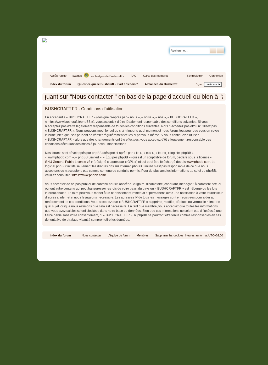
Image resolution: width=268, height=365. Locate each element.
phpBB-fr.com (141, 248)
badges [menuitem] (77, 75)
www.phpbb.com (198, 162)
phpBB (122, 244)
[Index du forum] (156, 25)
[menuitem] (131, 76)
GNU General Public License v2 (67, 162)
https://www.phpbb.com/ (89, 175)
